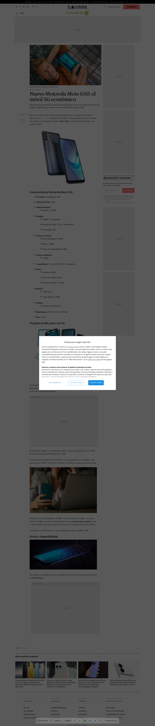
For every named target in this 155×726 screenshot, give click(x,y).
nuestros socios (72, 347)
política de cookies (95, 359)
